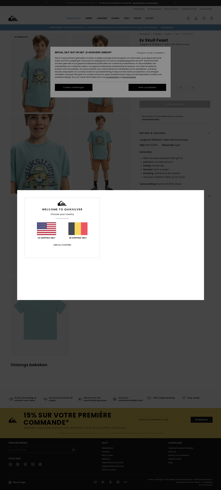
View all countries (62, 245)
